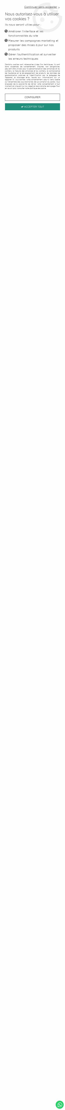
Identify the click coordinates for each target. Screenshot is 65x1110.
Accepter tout (34, 106)
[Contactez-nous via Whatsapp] (60, 1104)
